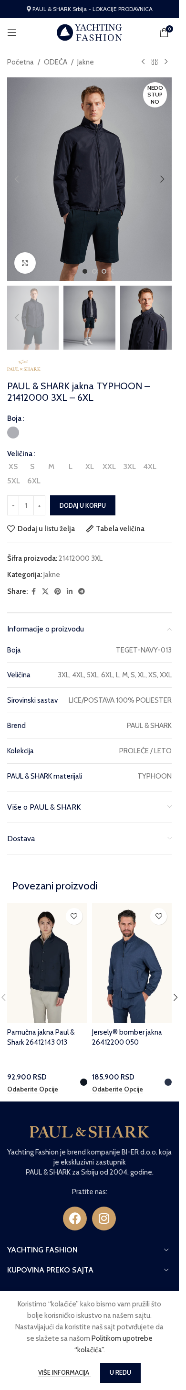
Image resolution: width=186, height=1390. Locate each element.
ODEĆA (55, 62)
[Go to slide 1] (85, 271)
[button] (16, 179)
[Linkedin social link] (69, 591)
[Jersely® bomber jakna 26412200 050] (132, 963)
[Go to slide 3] (104, 271)
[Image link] (89, 1131)
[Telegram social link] (81, 591)
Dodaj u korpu (83, 505)
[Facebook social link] (33, 591)
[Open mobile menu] (11, 32)
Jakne (85, 62)
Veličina (19, 453)
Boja (14, 418)
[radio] (13, 432)
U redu (120, 1372)
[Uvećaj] (25, 263)
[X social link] (45, 591)
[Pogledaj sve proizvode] (154, 62)
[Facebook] (75, 1218)
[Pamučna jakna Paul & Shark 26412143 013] (47, 963)
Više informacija (64, 1372)
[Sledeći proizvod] (166, 62)
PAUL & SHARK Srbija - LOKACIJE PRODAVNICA (92, 8)
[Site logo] (90, 32)
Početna (20, 62)
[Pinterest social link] (58, 591)
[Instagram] (104, 1218)
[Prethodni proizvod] (143, 62)
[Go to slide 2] (94, 271)
